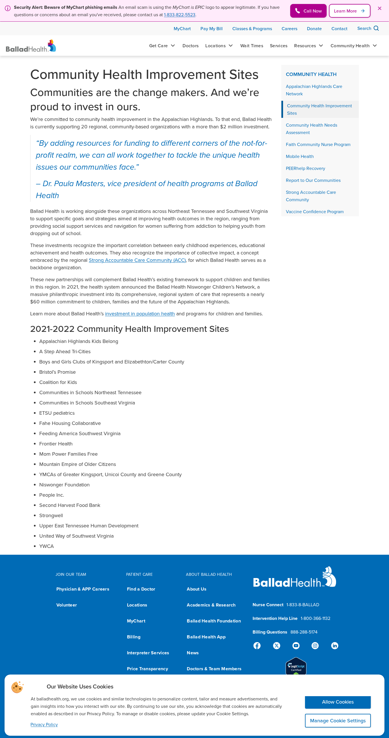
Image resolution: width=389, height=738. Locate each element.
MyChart (136, 621)
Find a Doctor (141, 589)
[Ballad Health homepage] (295, 581)
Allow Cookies (338, 701)
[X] (277, 646)
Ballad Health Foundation (214, 621)
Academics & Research (211, 605)
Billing (133, 637)
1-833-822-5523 (179, 14)
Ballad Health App (206, 637)
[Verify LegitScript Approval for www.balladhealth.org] (296, 668)
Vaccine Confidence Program (315, 211)
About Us (196, 589)
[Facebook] (259, 646)
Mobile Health (300, 156)
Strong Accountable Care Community (311, 196)
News (193, 652)
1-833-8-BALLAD (302, 604)
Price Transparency (147, 668)
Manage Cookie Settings (338, 720)
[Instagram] (314, 646)
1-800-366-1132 (315, 618)
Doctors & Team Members (214, 668)
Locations (137, 605)
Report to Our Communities (313, 180)
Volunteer (66, 605)
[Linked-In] (332, 646)
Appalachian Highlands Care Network (314, 90)
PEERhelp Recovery (305, 168)
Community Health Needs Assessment (311, 128)
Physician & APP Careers (82, 589)
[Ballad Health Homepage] (31, 45)
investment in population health (140, 313)
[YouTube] (296, 646)
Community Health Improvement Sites (319, 109)
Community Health (311, 74)
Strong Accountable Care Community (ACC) (137, 260)
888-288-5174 (304, 632)
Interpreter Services (148, 652)
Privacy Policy (44, 724)
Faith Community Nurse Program (318, 144)
